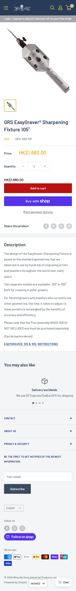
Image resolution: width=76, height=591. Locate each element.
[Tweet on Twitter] (61, 226)
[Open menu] (6, 8)
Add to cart (38, 188)
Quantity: (10, 166)
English (10, 508)
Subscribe (17, 489)
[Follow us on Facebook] (7, 528)
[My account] (60, 7)
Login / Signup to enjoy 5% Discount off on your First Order (38, 18)
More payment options (38, 212)
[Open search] (52, 7)
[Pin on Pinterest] (54, 226)
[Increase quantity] (45, 166)
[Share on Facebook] (46, 226)
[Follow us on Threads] (14, 528)
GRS (6, 139)
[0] (68, 7)
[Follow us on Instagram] (22, 528)
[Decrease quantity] (23, 166)
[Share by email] (69, 226)
